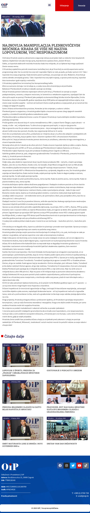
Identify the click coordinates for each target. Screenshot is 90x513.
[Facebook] (60, 465)
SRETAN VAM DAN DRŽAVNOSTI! (62, 443)
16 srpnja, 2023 (18, 16)
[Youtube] (79, 465)
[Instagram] (66, 465)
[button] (49, 5)
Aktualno (6, 16)
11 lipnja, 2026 (60, 382)
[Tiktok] (86, 465)
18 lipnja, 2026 (60, 345)
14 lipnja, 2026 (15, 382)
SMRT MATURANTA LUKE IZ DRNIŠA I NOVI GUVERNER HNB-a (22, 444)
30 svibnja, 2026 (61, 418)
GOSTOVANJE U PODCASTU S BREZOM (64, 370)
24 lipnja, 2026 (15, 345)
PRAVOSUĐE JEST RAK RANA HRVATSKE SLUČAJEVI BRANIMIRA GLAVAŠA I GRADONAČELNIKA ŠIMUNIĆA (65, 409)
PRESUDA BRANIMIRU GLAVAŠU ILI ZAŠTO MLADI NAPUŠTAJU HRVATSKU (21, 408)
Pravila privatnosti (9, 496)
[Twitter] (73, 465)
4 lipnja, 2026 (15, 418)
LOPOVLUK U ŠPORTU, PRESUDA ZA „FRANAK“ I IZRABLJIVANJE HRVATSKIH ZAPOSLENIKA (20, 373)
